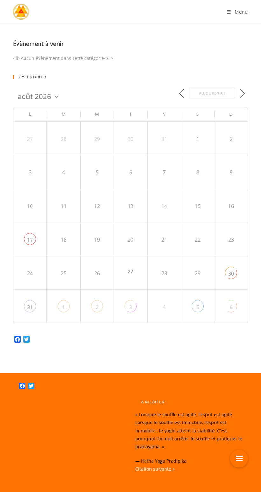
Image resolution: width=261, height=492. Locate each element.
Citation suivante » (155, 469)
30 (231, 273)
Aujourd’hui (212, 93)
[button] (239, 458)
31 (30, 307)
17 (30, 239)
